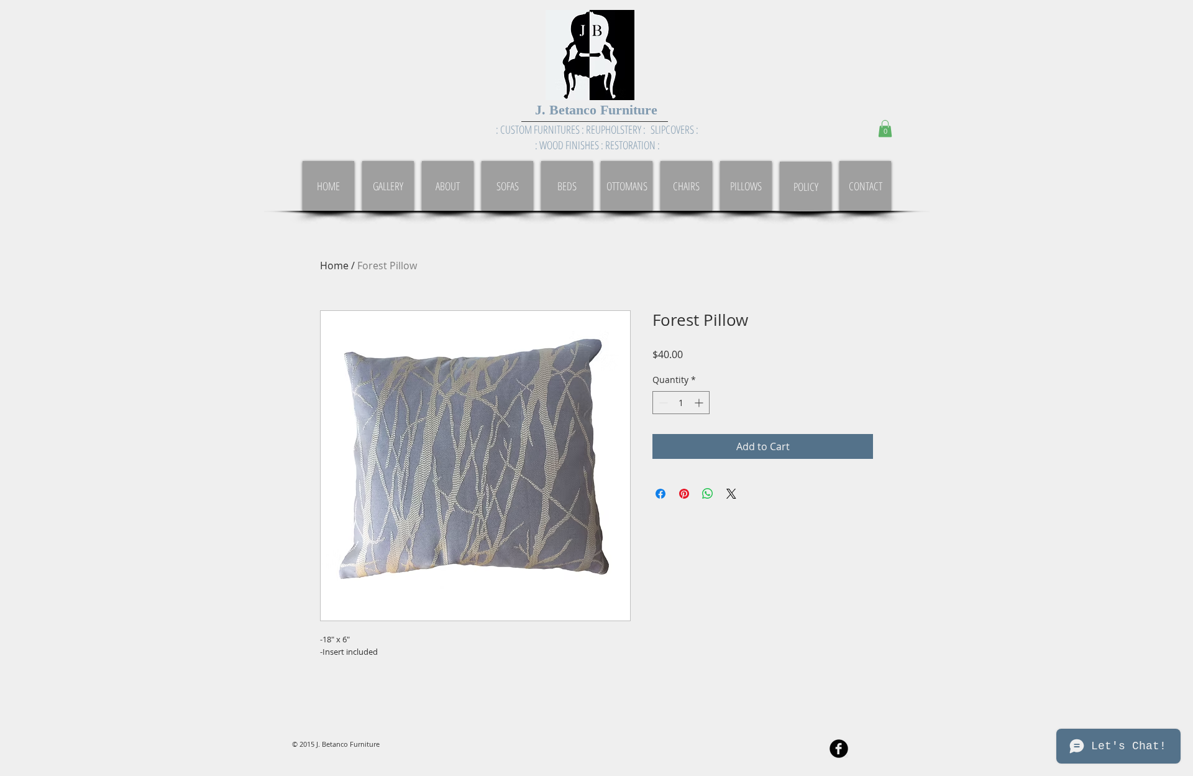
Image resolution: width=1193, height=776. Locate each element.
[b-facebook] (839, 748)
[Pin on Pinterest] (684, 493)
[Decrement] (662, 402)
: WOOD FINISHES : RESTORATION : (597, 144)
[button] (885, 128)
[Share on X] (731, 493)
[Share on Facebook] (660, 493)
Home (334, 265)
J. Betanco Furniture (596, 110)
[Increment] (700, 402)
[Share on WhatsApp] (707, 493)
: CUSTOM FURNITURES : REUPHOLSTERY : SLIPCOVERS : (597, 129)
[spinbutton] (681, 402)
